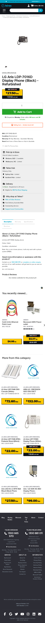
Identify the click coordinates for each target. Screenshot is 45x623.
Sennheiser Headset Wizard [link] (37, 578)
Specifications (28, 222)
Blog (3, 518)
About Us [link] (22, 558)
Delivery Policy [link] (37, 565)
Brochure (7, 226)
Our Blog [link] (22, 560)
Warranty (18, 222)
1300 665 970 (16, 262)
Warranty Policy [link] (37, 570)
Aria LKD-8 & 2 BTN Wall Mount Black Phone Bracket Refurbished (11, 490)
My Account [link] (7, 558)
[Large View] (6, 67)
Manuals (18, 518)
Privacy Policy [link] (37, 560)
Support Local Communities (14, 209)
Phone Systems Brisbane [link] (22, 566)
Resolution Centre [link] (7, 572)
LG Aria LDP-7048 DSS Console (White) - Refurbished (10, 391)
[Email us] (40, 614)
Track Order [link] (7, 560)
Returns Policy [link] (37, 567)
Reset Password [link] (7, 569)
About (33, 518)
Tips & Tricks (26, 520)
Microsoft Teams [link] (37, 575)
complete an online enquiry (32, 262)
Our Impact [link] (22, 572)
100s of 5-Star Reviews (12, 200)
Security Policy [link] (37, 563)
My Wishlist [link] (7, 567)
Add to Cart (24, 111)
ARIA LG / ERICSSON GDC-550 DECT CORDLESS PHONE (31, 391)
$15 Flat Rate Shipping (20, 190)
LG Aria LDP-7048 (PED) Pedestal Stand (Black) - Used (10, 441)
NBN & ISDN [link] (37, 572)
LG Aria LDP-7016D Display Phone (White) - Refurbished (32, 441)
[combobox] (24, 10)
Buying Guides (10, 519)
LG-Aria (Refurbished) (9, 73)
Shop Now (35, 1)
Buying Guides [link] (22, 563)
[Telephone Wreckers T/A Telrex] (7, 6)
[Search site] (40, 10)
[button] (10, 146)
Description (8, 222)
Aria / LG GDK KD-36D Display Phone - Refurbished (32, 490)
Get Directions (12, 547)
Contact (40, 518)
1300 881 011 (35, 533)
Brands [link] (22, 569)
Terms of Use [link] (37, 558)
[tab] (7, 221)
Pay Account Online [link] (7, 563)
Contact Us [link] (22, 574)
